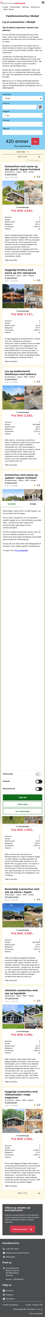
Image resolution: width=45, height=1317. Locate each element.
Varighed (6, 111)
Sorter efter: (21, 152)
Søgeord (6, 128)
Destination (7, 94)
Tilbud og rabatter (36, 1314)
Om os (40, 1309)
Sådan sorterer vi (34, 160)
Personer (6, 120)
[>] (39, 157)
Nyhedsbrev (31, 1309)
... (40, 107)
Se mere (22, 197)
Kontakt (35, 1305)
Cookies (28, 1305)
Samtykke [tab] (12, 504)
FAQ (41, 1305)
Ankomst (6, 103)
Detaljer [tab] (33, 504)
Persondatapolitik (19, 1309)
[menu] (43, 2)
